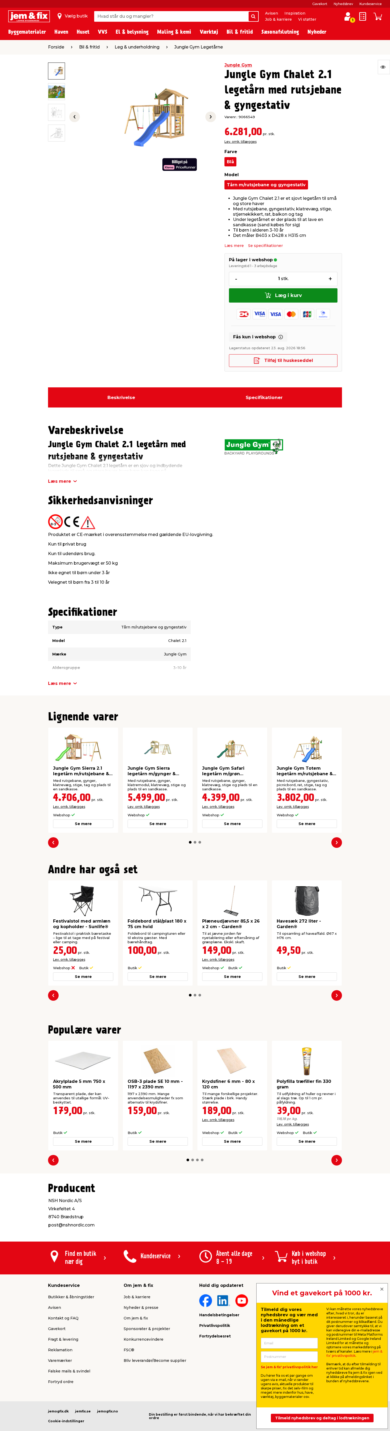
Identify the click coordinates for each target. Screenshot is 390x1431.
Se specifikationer (265, 245)
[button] (190, 842)
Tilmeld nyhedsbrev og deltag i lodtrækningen (322, 1418)
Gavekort (319, 4)
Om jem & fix (136, 1318)
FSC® (129, 1350)
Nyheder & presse (141, 1307)
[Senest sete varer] (384, 67)
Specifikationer (264, 397)
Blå (230, 161)
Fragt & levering (63, 1339)
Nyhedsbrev (343, 4)
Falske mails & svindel (69, 1371)
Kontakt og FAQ (63, 1318)
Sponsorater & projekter (147, 1328)
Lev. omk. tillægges (240, 141)
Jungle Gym (238, 65)
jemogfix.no (107, 1411)
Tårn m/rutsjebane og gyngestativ (266, 184)
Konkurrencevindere (143, 1339)
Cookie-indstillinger (66, 1421)
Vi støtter (307, 19)
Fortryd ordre (60, 1381)
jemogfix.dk (58, 1411)
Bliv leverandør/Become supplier (155, 1360)
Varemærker (60, 1360)
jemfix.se (83, 1411)
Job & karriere (278, 19)
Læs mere (234, 245)
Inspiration (294, 13)
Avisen (271, 13)
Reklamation (60, 1350)
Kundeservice (370, 4)
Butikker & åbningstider (71, 1297)
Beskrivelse (121, 397)
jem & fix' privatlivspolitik (354, 1353)
